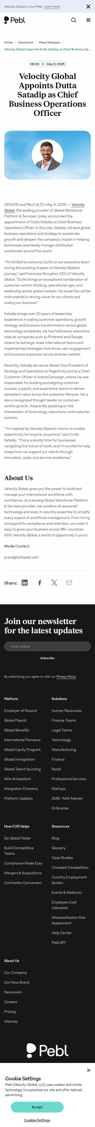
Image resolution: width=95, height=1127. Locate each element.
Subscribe (47, 658)
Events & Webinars (67, 892)
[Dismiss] (88, 6)
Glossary (58, 848)
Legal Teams (62, 730)
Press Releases (49, 42)
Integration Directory (21, 788)
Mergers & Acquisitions (23, 873)
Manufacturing (64, 749)
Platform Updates (18, 798)
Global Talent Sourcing (22, 769)
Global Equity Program (22, 749)
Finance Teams (64, 720)
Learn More (52, 6)
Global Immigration (19, 759)
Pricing (10, 1011)
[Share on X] (54, 583)
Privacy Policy (66, 676)
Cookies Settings (37, 1120)
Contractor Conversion (23, 882)
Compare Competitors (70, 867)
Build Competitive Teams (19, 850)
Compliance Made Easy (23, 863)
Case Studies (62, 857)
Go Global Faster (17, 838)
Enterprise (60, 808)
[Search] (73, 20)
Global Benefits (16, 730)
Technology (61, 739)
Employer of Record (20, 710)
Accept (37, 1107)
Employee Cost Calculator (64, 905)
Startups (58, 788)
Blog (55, 838)
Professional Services (69, 778)
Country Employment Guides (69, 880)
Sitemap (11, 1021)
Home (8, 42)
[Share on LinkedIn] (25, 583)
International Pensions (22, 739)
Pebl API (58, 942)
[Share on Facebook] (39, 583)
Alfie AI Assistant (17, 778)
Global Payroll (15, 720)
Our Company (15, 972)
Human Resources (67, 710)
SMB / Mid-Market (67, 798)
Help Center (62, 932)
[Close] (88, 1070)
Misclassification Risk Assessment (69, 920)
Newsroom (26, 42)
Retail (56, 769)
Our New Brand (16, 982)
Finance (58, 759)
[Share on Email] (69, 583)
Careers (10, 1001)
